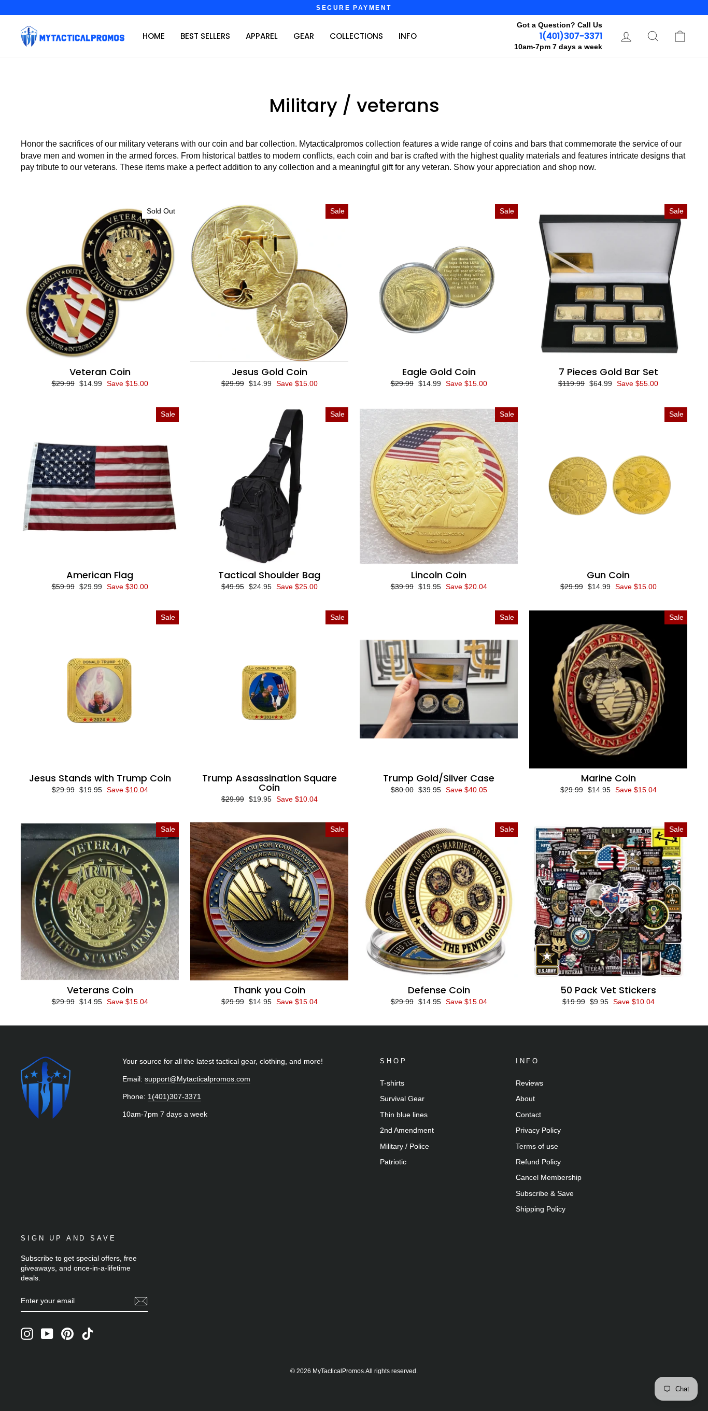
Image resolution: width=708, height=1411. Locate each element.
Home (154, 36)
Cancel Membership (549, 1177)
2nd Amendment (407, 1130)
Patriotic (393, 1162)
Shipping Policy (540, 1209)
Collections (356, 36)
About (525, 1099)
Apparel (262, 36)
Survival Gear (402, 1099)
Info (408, 36)
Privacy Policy (538, 1130)
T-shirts (392, 1083)
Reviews (529, 1083)
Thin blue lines (404, 1115)
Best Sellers (205, 36)
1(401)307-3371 (571, 36)
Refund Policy (538, 1162)
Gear (303, 36)
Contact (528, 1115)
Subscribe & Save (545, 1194)
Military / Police (404, 1146)
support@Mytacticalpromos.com (197, 1079)
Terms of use (537, 1146)
